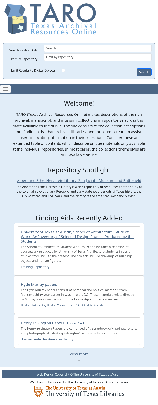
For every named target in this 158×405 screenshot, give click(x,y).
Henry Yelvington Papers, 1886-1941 (52, 323)
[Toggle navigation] (5, 89)
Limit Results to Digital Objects (33, 70)
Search (144, 72)
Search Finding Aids (23, 50)
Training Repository (35, 267)
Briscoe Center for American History (47, 339)
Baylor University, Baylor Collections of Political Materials (62, 305)
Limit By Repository (23, 59)
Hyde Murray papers (39, 284)
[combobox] (98, 57)
